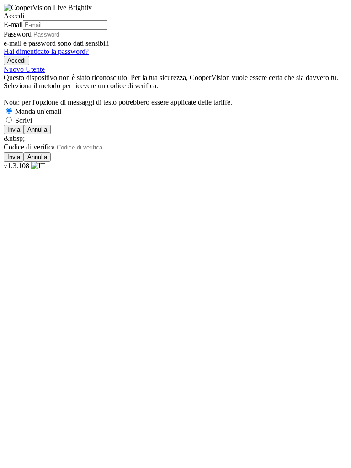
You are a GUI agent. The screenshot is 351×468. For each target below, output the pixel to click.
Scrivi (23, 120)
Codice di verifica (29, 147)
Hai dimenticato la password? (46, 51)
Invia (13, 129)
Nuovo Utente (24, 69)
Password (18, 34)
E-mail (13, 24)
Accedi (16, 60)
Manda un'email (38, 111)
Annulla (37, 129)
